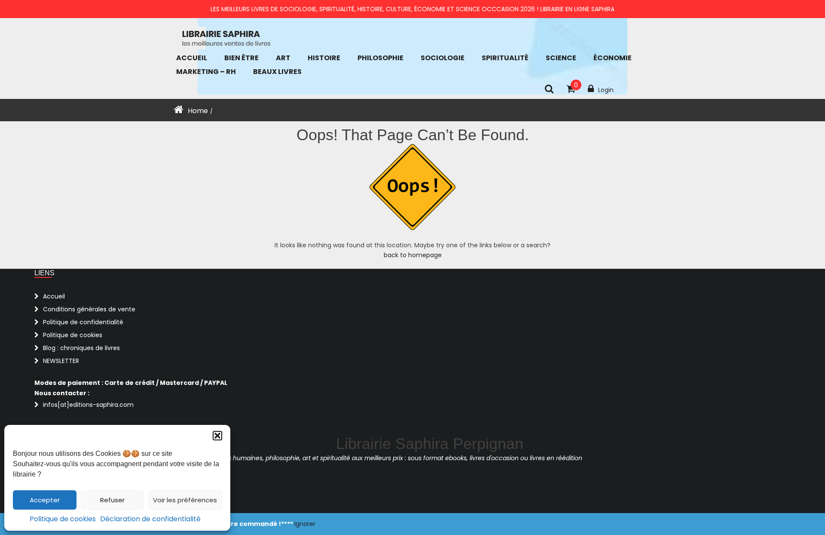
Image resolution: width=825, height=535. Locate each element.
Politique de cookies (63, 519)
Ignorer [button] (304, 524)
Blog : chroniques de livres (81, 348)
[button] (217, 435)
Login (606, 90)
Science (561, 58)
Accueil (191, 58)
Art (283, 58)
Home (198, 111)
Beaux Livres (277, 72)
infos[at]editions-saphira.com (88, 404)
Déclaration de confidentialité (150, 519)
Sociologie (442, 58)
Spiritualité (505, 58)
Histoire (324, 58)
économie (612, 58)
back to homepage (413, 255)
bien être (241, 58)
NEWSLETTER (61, 361)
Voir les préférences (185, 499)
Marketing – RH (206, 72)
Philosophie (380, 58)
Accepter (45, 499)
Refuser (112, 499)
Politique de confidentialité (83, 322)
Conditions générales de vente (89, 309)
